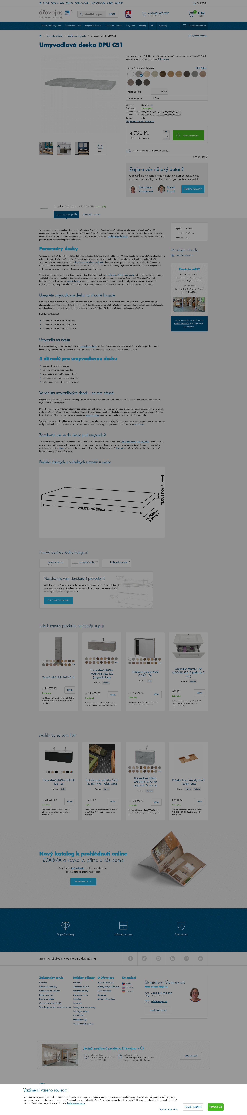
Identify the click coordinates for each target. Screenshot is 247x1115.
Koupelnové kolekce (197, 25)
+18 (73, 665)
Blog (62, 3)
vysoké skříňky (73, 281)
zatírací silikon (92, 415)
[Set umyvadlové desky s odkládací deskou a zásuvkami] (46, 148)
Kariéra (110, 3)
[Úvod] (40, 35)
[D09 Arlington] (170, 74)
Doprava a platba (82, 3)
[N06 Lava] (146, 82)
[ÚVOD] (40, 3)
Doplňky (142, 25)
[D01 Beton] (138, 74)
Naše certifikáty (104, 990)
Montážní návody (80, 990)
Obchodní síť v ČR (81, 986)
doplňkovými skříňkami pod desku (89, 262)
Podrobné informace (76, 1103)
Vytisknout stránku (199, 35)
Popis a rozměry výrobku (66, 214)
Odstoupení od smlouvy (49, 990)
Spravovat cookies (168, 1108)
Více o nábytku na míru (58, 600)
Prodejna (77, 999)
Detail (69, 690)
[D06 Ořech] (162, 74)
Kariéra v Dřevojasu (106, 999)
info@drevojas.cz (159, 1001)
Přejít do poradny (193, 189)
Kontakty (119, 3)
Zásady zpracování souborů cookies (55, 1007)
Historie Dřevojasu (105, 982)
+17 (159, 663)
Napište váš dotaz (158, 1010)
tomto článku (138, 424)
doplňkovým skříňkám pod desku (119, 274)
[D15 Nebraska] (178, 74)
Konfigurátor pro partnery (84, 1007)
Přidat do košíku (190, 136)
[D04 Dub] (146, 74)
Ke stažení (77, 1003)
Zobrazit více (163, 59)
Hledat (112, 14)
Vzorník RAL (78, 1015)
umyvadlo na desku (88, 346)
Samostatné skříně (73, 25)
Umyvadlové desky (93, 25)
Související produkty (91, 214)
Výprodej (163, 25)
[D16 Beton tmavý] (186, 74)
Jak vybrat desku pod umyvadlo (135, 441)
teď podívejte (77, 867)
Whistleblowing (80, 1019)
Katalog (69, 3)
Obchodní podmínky (48, 986)
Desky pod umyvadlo (77, 35)
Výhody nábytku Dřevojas (109, 986)
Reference (102, 994)
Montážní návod (183, 255)
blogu (61, 448)
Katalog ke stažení (81, 1011)
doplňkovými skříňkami (118, 236)
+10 (116, 662)
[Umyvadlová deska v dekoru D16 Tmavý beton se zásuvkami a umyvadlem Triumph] (64, 148)
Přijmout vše (215, 1107)
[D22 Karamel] (202, 74)
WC (152, 25)
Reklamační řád (46, 994)
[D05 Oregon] (154, 74)
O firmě (46, 3)
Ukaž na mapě (191, 1056)
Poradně (119, 448)
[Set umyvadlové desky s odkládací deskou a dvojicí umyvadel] (82, 148)
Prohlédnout (82, 881)
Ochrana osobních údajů (50, 1003)
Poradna (54, 3)
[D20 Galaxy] (194, 74)
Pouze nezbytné (193, 1107)
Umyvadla (130, 25)
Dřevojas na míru (80, 994)
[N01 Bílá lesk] (130, 74)
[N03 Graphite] (138, 82)
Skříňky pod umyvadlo (51, 25)
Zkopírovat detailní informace (140, 121)
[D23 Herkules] (130, 82)
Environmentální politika (83, 1023)
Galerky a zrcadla (114, 25)
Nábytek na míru (98, 3)
